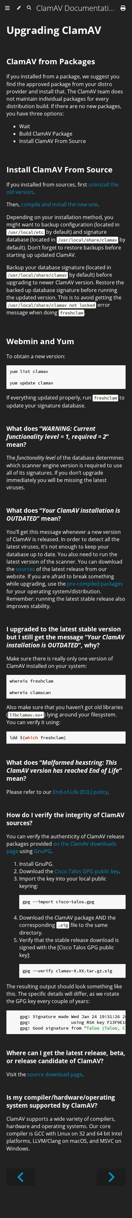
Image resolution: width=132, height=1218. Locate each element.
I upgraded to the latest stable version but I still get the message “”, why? (65, 637)
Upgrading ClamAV (53, 30)
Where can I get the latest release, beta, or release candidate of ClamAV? (65, 1057)
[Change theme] (18, 8)
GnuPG (42, 851)
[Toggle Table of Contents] (7, 8)
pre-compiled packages (95, 583)
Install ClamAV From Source (59, 169)
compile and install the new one (59, 204)
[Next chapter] (111, 1177)
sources (25, 569)
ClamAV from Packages (50, 61)
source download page (54, 1074)
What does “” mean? (57, 436)
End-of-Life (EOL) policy (80, 791)
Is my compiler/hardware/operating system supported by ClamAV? (60, 1101)
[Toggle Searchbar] (29, 8)
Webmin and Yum (40, 341)
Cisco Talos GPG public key (86, 871)
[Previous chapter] (20, 1177)
